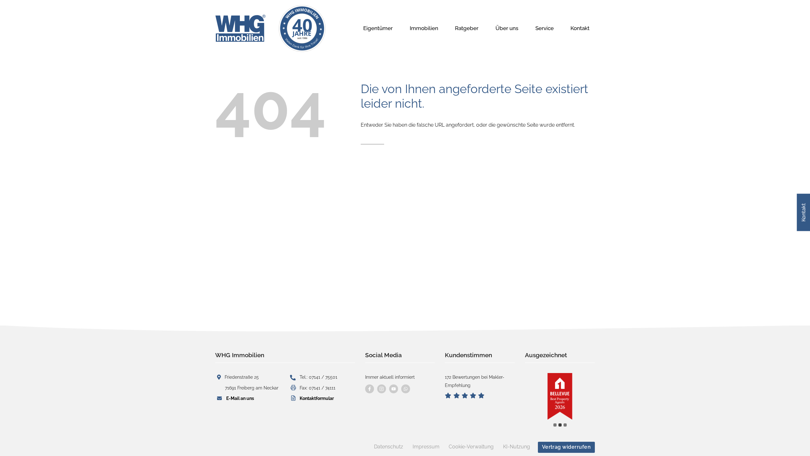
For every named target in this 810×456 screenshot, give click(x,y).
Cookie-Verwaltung (471, 447)
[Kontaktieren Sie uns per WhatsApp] (405, 388)
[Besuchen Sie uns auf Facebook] (369, 388)
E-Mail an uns (240, 398)
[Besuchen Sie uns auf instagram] (381, 388)
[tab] (555, 425)
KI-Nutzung (516, 447)
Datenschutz (388, 447)
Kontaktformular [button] (317, 398)
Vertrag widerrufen (566, 447)
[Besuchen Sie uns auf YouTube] (393, 388)
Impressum (426, 447)
